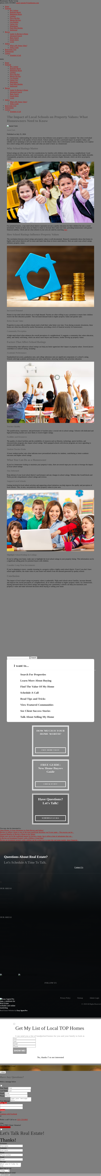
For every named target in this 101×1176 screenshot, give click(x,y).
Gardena (13, 16)
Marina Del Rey (15, 20)
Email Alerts (14, 40)
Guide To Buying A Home (19, 34)
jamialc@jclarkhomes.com (27, 3)
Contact (7, 53)
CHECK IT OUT (50, 784)
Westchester (14, 26)
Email (2, 1093)
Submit (2, 1110)
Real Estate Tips (10, 49)
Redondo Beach (15, 12)
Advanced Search (16, 36)
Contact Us (78, 867)
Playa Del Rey (15, 18)
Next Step (3, 1103)
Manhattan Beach (16, 14)
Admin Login (94, 998)
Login (12, 42)
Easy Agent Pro (22, 1010)
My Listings (14, 10)
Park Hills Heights (16, 28)
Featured (8, 8)
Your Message (5, 1101)
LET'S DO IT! (5, 1127)
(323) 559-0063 (8, 3)
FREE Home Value (50, 750)
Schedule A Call (15, 55)
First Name (4, 1088)
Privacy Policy (65, 998)
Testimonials (9, 51)
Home (7, 6)
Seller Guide (14, 48)
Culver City (14, 24)
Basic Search (14, 38)
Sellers (7, 44)
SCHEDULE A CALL (50, 818)
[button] (50, 59)
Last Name (4, 1091)
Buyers (7, 32)
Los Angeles (14, 22)
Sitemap (80, 998)
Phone (2, 1096)
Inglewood (13, 30)
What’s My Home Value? (18, 46)
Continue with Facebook (8, 1114)
